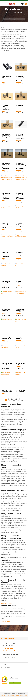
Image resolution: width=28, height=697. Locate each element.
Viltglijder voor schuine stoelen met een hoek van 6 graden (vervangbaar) (21, 166)
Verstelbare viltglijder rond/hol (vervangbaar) (20, 225)
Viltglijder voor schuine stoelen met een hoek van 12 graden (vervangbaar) (6, 196)
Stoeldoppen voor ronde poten (20, 338)
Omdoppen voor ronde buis (6, 310)
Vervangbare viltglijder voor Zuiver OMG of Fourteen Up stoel (20, 136)
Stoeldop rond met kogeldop (20, 364)
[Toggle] (1, 638)
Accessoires (8, 12)
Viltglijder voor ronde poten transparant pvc (20, 107)
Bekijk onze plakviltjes (6, 603)
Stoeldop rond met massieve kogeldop (7, 391)
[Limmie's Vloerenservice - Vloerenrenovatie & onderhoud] (12, 3)
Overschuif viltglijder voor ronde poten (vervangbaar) (6, 107)
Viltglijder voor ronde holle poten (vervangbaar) (6, 136)
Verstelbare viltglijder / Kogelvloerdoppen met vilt (7, 225)
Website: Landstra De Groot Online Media (16, 695)
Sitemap (3, 695)
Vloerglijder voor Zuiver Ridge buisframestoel (6, 78)
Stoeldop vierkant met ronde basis (20, 391)
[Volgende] (22, 400)
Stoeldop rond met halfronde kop (7, 364)
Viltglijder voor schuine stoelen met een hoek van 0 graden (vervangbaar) (7, 166)
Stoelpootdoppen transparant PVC (6, 338)
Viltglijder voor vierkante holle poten (6, 283)
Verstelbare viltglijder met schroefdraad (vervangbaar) (6, 254)
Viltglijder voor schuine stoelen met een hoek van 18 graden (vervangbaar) (20, 196)
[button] (2, 3)
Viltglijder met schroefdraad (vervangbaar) (20, 254)
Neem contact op (6, 621)
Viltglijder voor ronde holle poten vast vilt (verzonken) (20, 78)
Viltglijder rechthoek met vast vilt (20, 283)
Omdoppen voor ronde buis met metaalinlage (20, 310)
